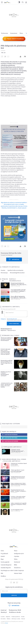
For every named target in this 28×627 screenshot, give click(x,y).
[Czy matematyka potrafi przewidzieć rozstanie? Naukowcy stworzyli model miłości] (5, 292)
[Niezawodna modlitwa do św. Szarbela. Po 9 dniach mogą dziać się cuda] (20, 364)
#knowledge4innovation (17, 273)
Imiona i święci (18, 573)
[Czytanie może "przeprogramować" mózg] (6, 451)
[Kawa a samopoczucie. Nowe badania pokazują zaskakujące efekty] (5, 486)
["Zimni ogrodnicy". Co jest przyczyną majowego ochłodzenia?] (5, 472)
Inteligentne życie (19, 553)
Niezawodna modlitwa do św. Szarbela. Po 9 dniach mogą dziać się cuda (6, 362)
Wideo (15, 559)
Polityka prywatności (15, 616)
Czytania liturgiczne (6, 565)
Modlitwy (3, 576)
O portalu (3, 616)
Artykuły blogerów (6, 567)
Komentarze (13, 33)
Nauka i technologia (15, 280)
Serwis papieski (5, 562)
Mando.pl (4, 612)
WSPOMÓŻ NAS (15, 605)
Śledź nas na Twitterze (10, 438)
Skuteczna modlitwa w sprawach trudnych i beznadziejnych (6, 339)
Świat (12, 505)
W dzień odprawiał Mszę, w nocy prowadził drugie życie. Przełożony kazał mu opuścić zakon (5, 352)
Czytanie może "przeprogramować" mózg (17, 451)
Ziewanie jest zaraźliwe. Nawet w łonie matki (19, 464)
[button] (19, 2)
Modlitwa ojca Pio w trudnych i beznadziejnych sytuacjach (6, 373)
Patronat (23, 618)
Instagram (17, 582)
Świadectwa (17, 567)
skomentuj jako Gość (12, 318)
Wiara (21, 33)
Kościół (3, 556)
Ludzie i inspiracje (19, 570)
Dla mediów (3, 618)
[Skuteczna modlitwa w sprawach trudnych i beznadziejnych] (20, 341)
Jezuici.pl (3, 610)
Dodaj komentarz (14, 323)
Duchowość (17, 562)
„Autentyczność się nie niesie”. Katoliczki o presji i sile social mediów (6, 385)
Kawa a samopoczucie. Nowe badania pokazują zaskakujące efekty (18, 485)
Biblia (15, 565)
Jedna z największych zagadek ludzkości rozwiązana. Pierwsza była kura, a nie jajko (19, 504)
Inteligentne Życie (15, 466)
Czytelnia (16, 556)
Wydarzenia (4, 33)
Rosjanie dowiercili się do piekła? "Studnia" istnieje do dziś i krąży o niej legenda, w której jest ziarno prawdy (18, 491)
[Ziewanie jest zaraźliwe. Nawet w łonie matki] (5, 466)
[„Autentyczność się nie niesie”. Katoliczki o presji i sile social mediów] (20, 386)
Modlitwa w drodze (15, 612)
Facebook (11, 582)
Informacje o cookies (16, 618)
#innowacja (4, 273)
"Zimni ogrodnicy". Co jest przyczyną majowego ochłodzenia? (17, 471)
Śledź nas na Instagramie (11, 441)
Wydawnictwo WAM (15, 610)
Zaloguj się (3, 318)
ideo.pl (6, 623)
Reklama (8, 618)
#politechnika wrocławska (15, 270)
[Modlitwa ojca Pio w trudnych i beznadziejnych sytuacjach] (20, 375)
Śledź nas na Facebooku (11, 434)
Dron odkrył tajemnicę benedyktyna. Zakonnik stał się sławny (18, 298)
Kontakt (22, 616)
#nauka (3, 270)
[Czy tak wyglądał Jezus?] (5, 512)
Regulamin (8, 616)
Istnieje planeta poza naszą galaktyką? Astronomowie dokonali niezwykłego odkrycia (19, 478)
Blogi (2, 559)
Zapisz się (14, 595)
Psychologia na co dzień (7, 570)
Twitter (14, 582)
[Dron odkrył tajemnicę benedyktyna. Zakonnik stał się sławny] (5, 299)
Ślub (2, 573)
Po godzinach (14, 479)
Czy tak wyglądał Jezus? (17, 509)
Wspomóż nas (15, 259)
